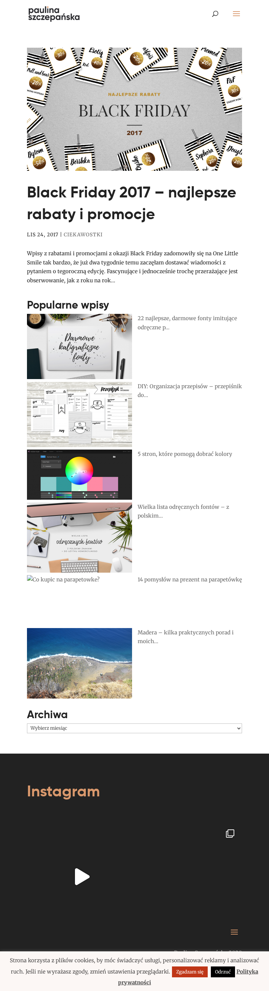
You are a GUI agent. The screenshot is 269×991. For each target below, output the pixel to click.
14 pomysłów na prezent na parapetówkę (190, 579)
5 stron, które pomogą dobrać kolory (185, 454)
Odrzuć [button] (223, 972)
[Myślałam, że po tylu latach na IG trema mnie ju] (81, 876)
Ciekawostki (83, 234)
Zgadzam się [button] (190, 972)
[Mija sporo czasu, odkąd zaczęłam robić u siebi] (187, 876)
